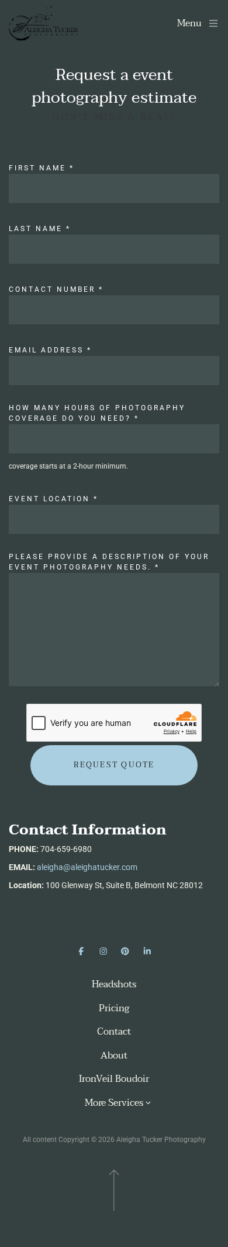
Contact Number (56, 289)
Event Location (53, 499)
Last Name (40, 229)
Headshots (114, 985)
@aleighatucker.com (100, 867)
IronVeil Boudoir (114, 1079)
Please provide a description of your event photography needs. (109, 562)
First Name (41, 168)
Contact (114, 1032)
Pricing (114, 1009)
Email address (50, 350)
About (114, 1056)
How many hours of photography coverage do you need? (97, 413)
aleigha (50, 867)
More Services (114, 1103)
